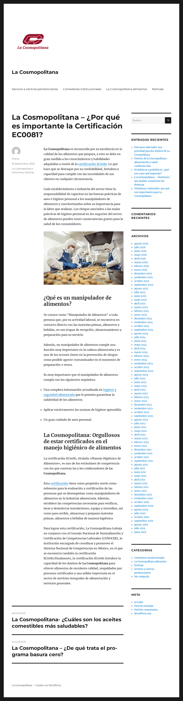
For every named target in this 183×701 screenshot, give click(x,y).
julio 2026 (140, 247)
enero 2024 (140, 359)
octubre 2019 (141, 517)
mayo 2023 (140, 386)
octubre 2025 (141, 281)
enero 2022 (140, 445)
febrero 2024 (141, 356)
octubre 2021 (141, 457)
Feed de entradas (143, 606)
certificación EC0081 (92, 164)
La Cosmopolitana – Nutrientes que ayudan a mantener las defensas (152, 181)
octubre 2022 (141, 412)
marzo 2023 (141, 393)
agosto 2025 (141, 288)
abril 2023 (139, 389)
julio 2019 (139, 528)
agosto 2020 (141, 509)
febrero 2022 (141, 442)
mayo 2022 (140, 430)
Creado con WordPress (48, 685)
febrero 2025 (141, 311)
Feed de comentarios (146, 609)
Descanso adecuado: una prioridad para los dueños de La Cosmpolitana (152, 151)
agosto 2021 (141, 464)
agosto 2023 (141, 374)
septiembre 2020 (143, 505)
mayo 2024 (140, 344)
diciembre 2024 (143, 318)
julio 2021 (139, 468)
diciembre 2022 (143, 404)
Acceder (138, 602)
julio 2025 (139, 292)
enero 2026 (140, 269)
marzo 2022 (141, 438)
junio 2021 (140, 472)
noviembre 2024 (143, 322)
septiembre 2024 (143, 329)
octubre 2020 (141, 502)
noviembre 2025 (143, 277)
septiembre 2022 (143, 415)
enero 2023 (140, 401)
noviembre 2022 (143, 408)
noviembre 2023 (143, 363)
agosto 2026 (141, 243)
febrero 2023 (141, 397)
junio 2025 (140, 296)
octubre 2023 (141, 367)
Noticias (158, 89)
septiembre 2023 (143, 371)
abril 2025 (140, 303)
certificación (59, 483)
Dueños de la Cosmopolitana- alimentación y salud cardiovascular (151, 162)
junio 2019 (140, 532)
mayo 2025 (140, 299)
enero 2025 (140, 314)
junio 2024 (140, 341)
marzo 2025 (141, 307)
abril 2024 (140, 348)
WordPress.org (142, 613)
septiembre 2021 (143, 460)
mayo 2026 (140, 254)
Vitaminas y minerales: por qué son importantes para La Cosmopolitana (151, 192)
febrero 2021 (141, 487)
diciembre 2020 (143, 494)
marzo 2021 (140, 483)
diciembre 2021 (143, 449)
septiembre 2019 (143, 520)
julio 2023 (139, 378)
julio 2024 (139, 337)
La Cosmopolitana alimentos (126, 89)
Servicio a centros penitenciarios (35, 89)
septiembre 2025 (143, 284)
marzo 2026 (141, 262)
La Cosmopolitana (35, 72)
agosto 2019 (141, 524)
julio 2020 (139, 513)
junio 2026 (140, 251)
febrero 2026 (141, 266)
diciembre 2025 (143, 273)
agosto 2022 (141, 419)
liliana (15, 158)
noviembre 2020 (143, 498)
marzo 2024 (141, 352)
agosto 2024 (141, 333)
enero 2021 (140, 490)
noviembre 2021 (143, 453)
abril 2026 (140, 258)
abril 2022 (140, 434)
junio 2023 (140, 382)
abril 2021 (139, 479)
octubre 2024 (141, 326)
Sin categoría (141, 576)
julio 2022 (139, 423)
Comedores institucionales (82, 89)
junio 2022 (140, 427)
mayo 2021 (140, 475)
